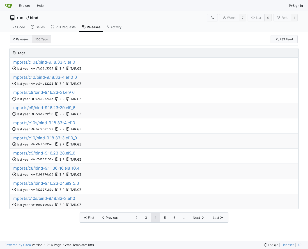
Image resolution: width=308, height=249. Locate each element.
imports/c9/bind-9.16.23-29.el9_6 (43, 107)
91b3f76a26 (44, 174)
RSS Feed (286, 39)
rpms (22, 18)
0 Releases (21, 39)
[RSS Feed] (212, 17)
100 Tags (41, 39)
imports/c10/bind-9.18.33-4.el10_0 (44, 77)
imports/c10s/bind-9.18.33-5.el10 (43, 62)
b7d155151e (44, 159)
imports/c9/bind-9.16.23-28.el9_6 (43, 153)
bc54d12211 (44, 83)
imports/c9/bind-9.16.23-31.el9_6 (43, 92)
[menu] (271, 245)
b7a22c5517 (44, 68)
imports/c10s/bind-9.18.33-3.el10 (43, 198)
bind (34, 18)
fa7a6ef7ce (44, 129)
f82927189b (44, 189)
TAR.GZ (75, 68)
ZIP (62, 68)
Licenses (287, 245)
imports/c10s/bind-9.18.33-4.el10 (43, 122)
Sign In (298, 5)
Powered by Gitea (18, 245)
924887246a (44, 99)
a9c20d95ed (44, 144)
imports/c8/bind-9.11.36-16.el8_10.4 (46, 168)
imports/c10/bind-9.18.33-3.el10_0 (44, 138)
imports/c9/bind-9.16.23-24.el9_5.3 (45, 183)
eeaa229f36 (44, 114)
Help (40, 5)
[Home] (8, 6)
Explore (24, 5)
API (299, 245)
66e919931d (44, 204)
